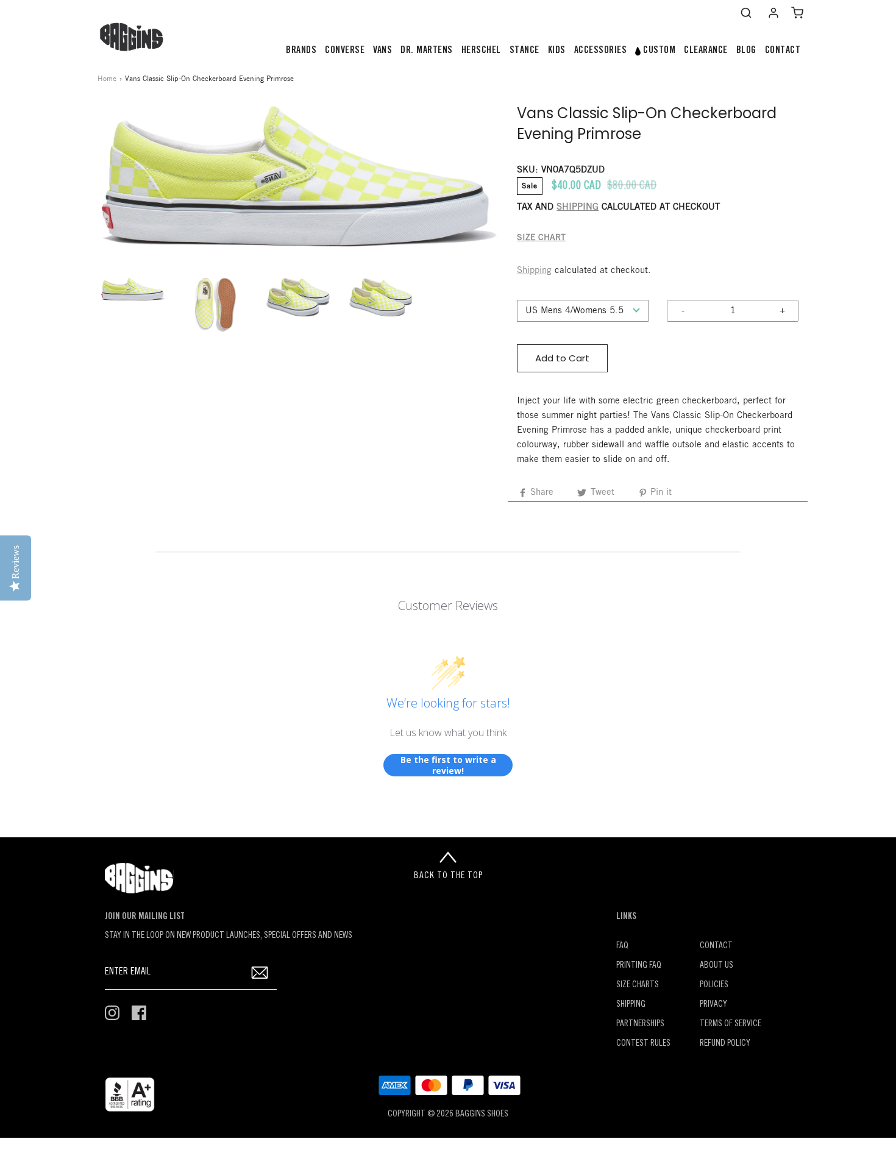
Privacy (713, 1004)
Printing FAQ (638, 965)
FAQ (622, 946)
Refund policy (725, 1043)
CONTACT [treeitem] (783, 50)
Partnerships (640, 1024)
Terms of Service (730, 1024)
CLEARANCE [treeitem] (706, 50)
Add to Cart (562, 358)
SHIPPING (577, 207)
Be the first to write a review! (448, 765)
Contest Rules (643, 1043)
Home (107, 79)
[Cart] (797, 13)
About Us (716, 965)
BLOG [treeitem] (746, 50)
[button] (133, 289)
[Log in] (773, 13)
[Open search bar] (746, 13)
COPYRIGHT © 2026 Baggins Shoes (448, 1114)
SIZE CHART (541, 238)
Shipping (534, 270)
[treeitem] (301, 50)
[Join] (260, 972)
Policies (714, 985)
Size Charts (637, 985)
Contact (716, 946)
